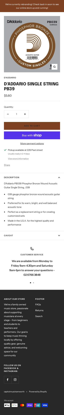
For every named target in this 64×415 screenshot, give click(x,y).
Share (7, 165)
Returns (39, 310)
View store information (18, 158)
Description (11, 177)
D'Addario (10, 77)
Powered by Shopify (38, 391)
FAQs (38, 304)
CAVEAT (8, 235)
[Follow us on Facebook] (7, 379)
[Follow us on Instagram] (15, 379)
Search (39, 316)
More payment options (32, 143)
